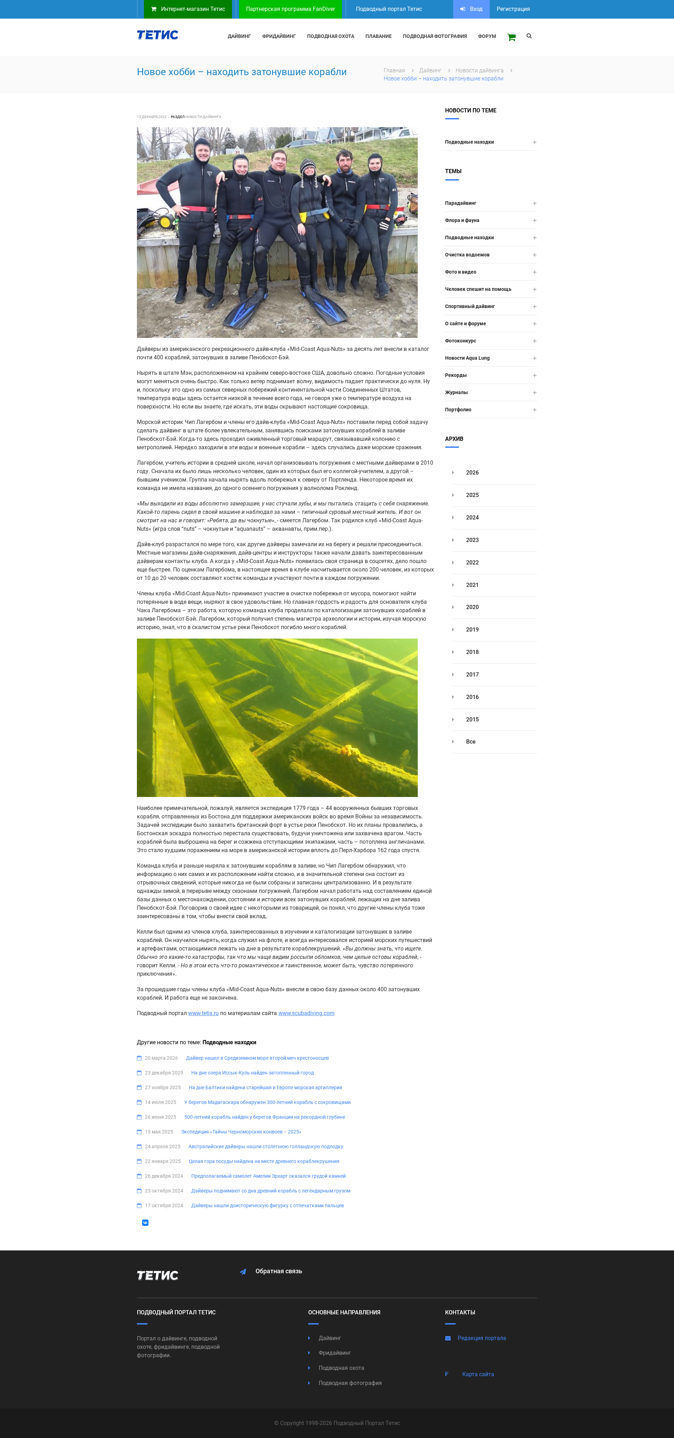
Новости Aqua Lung (467, 358)
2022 (472, 562)
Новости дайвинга (480, 70)
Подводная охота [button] (330, 36)
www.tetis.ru (203, 1013)
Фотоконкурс (460, 341)
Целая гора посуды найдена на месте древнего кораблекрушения (264, 1161)
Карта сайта (478, 1374)
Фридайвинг (334, 1352)
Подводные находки (469, 142)
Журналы (456, 392)
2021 (472, 585)
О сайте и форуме (465, 323)
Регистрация (513, 9)
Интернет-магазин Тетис (192, 9)
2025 (472, 495)
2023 (472, 540)
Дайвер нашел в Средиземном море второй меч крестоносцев (257, 1058)
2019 (472, 629)
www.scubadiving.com (306, 1013)
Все (470, 741)
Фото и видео (460, 272)
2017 (472, 674)
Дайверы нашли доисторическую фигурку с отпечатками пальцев (267, 1205)
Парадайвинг (460, 203)
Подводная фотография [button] (435, 36)
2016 (472, 697)
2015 (472, 719)
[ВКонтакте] (145, 1223)
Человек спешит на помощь (478, 289)
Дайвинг (431, 70)
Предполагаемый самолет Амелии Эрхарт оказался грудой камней (268, 1176)
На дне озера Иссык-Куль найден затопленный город (252, 1073)
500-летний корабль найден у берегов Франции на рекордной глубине (264, 1117)
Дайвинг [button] (239, 36)
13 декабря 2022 (152, 117)
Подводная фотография (349, 1383)
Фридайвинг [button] (279, 36)
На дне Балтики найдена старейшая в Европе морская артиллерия (265, 1087)
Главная (395, 70)
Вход (476, 9)
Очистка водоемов (467, 254)
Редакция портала (482, 1338)
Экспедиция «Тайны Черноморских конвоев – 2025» (241, 1132)
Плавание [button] (378, 36)
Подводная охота (340, 1368)
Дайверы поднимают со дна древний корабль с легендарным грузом (270, 1191)
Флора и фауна (462, 220)
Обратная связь (279, 1271)
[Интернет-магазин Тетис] (511, 37)
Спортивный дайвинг (470, 306)
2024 (472, 517)
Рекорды (456, 375)
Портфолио (458, 409)
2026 (472, 472)
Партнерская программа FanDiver (290, 9)
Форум (487, 36)
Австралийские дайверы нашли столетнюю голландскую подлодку (266, 1146)
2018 (472, 652)
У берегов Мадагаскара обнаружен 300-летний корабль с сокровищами (267, 1102)
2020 (472, 607)
